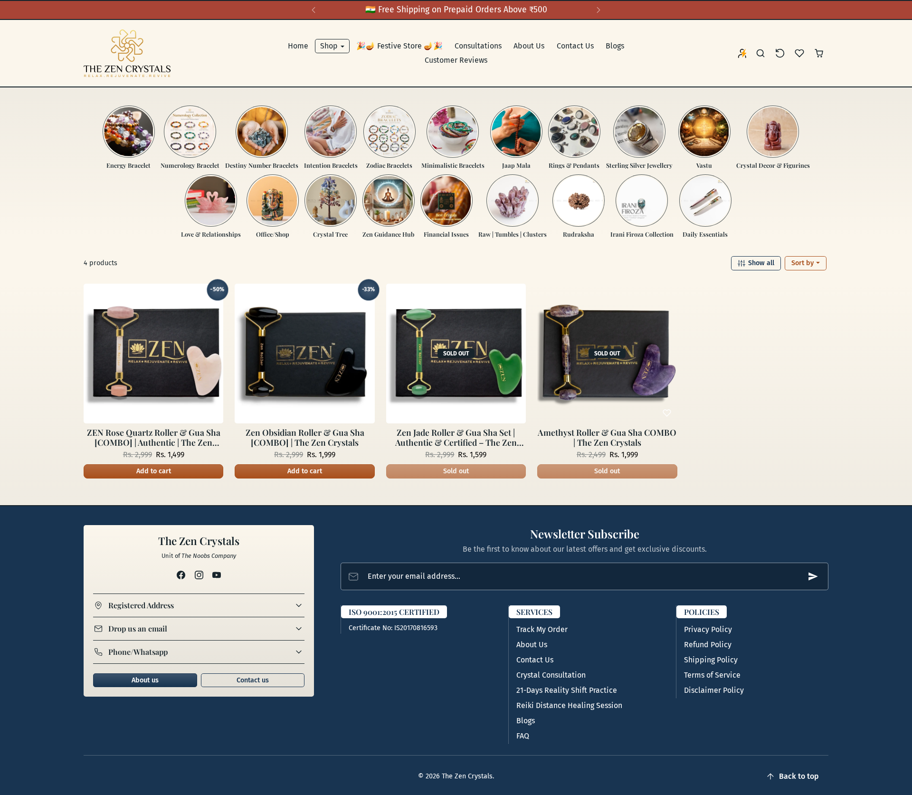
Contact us (253, 680)
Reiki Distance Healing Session (569, 705)
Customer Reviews (456, 60)
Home (298, 45)
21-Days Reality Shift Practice (566, 690)
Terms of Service (712, 675)
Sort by (803, 263)
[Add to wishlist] (212, 412)
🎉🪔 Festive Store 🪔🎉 (399, 45)
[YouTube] (216, 575)
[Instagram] (199, 575)
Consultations (478, 45)
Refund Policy (708, 644)
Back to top (799, 776)
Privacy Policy (708, 629)
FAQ (522, 735)
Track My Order (542, 629)
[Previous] (313, 9)
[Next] (598, 9)
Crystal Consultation (551, 675)
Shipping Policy (711, 659)
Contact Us (575, 45)
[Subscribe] (813, 576)
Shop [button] (330, 45)
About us (145, 680)
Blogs (615, 45)
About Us (528, 45)
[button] (760, 53)
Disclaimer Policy (714, 690)
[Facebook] (181, 575)
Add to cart (153, 471)
